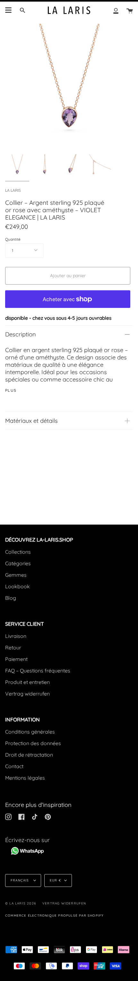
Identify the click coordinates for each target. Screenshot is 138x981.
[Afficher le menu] (8, 10)
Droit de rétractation (29, 755)
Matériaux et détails (31, 420)
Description (20, 334)
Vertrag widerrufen (27, 693)
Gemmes (16, 575)
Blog (10, 598)
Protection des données (33, 743)
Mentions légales (25, 778)
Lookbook (17, 586)
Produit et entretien (27, 682)
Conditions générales (30, 731)
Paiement (16, 659)
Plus (11, 390)
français (20, 880)
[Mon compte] (116, 10)
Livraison (15, 636)
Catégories (18, 563)
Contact (14, 766)
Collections (18, 552)
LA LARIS (13, 190)
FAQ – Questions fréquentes (37, 670)
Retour (13, 647)
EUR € (55, 880)
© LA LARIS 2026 (20, 903)
